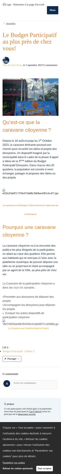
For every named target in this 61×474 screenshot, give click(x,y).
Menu (53, 10)
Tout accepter (45, 468)
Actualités (10, 23)
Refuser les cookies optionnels (18, 468)
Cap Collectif (35, 411)
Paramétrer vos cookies (14, 462)
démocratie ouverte (27, 414)
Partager (11, 359)
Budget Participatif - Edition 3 (19, 351)
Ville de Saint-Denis (12, 65)
